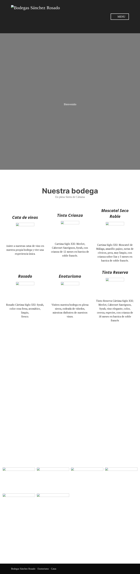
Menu (121, 16)
